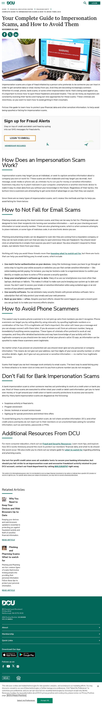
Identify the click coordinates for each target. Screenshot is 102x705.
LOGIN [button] (94, 3)
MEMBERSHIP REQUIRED (15, 146)
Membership (8, 634)
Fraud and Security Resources (57, 443)
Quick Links (7, 640)
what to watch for (73, 449)
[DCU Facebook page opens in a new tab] (4, 666)
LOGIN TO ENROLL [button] (20, 138)
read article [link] (8, 590)
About (5, 627)
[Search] (84, 2)
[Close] (98, 686)
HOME (4, 9)
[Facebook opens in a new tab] (4, 34)
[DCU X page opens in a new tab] (14, 666)
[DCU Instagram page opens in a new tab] (19, 666)
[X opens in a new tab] (10, 34)
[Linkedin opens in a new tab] (15, 34)
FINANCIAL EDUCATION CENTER (21, 9)
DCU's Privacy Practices (16, 695)
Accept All (45, 700)
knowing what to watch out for (66, 253)
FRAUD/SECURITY (42, 9)
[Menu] (3, 3)
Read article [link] (8, 540)
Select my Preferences (26, 700)
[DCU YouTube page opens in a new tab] (9, 666)
